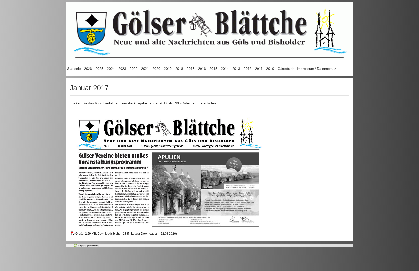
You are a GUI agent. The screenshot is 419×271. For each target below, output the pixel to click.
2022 (133, 69)
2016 (202, 69)
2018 (179, 69)
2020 (156, 69)
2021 (145, 69)
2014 (225, 69)
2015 (213, 69)
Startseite (74, 69)
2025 (99, 69)
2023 (122, 69)
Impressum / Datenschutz (316, 69)
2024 (111, 69)
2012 (247, 69)
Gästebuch (286, 69)
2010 (270, 69)
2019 (168, 69)
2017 (190, 69)
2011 (259, 69)
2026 (88, 69)
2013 (236, 69)
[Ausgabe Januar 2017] (169, 170)
